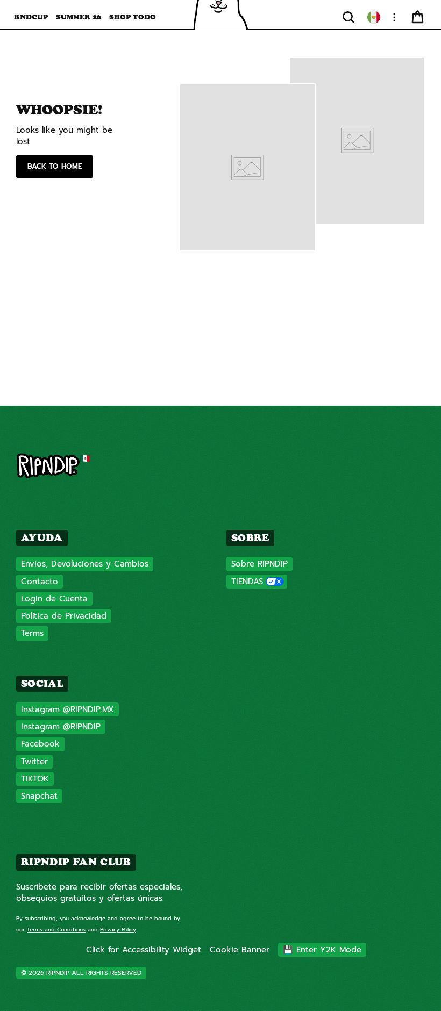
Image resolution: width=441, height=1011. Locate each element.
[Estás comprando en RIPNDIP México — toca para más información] (373, 17)
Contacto (39, 581)
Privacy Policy (118, 930)
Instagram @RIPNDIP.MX (67, 709)
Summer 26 (78, 16)
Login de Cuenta (54, 599)
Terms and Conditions (56, 930)
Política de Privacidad (63, 616)
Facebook (40, 744)
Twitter (34, 762)
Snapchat (39, 796)
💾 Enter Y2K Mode (322, 950)
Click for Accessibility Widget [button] (143, 950)
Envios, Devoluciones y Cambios (84, 564)
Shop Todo (132, 16)
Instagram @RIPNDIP (61, 727)
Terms (32, 633)
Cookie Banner (239, 950)
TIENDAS (247, 581)
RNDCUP (31, 16)
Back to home (54, 166)
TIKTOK (35, 779)
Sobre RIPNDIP (259, 564)
